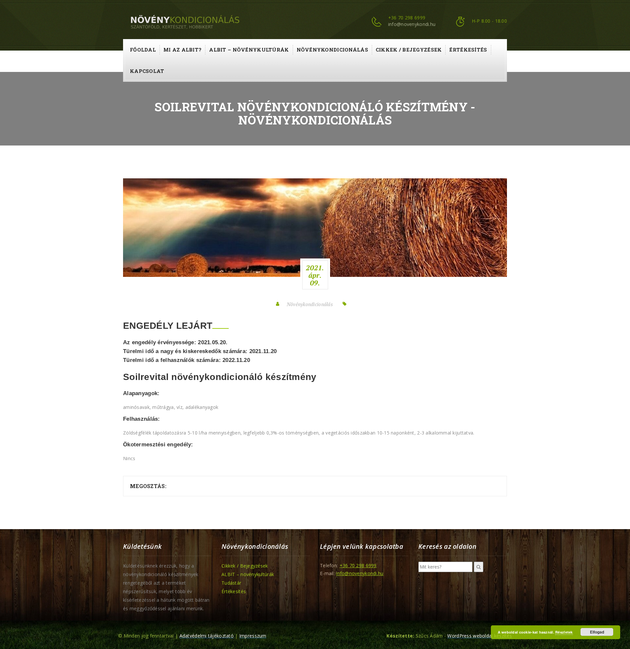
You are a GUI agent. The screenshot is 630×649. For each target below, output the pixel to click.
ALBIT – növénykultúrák (249, 49)
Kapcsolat (147, 71)
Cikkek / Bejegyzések (409, 49)
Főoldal (143, 49)
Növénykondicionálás (332, 49)
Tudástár (231, 583)
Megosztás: (148, 485)
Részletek (564, 632)
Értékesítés (468, 49)
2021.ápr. (315, 275)
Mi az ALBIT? (182, 49)
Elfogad (597, 632)
